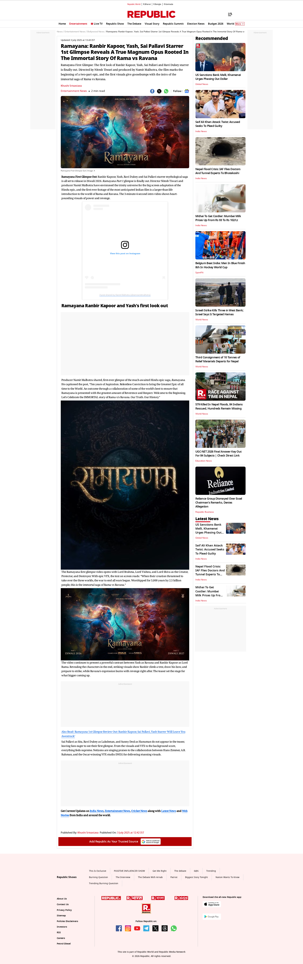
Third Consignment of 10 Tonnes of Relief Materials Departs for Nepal (217, 359)
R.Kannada (168, 4)
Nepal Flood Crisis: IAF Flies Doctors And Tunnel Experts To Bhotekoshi (217, 171)
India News (201, 131)
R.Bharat (147, 4)
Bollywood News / (96, 32)
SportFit (199, 273)
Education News (203, 461)
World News (201, 320)
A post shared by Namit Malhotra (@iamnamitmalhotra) (125, 295)
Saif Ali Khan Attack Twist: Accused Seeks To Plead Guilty (217, 124)
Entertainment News (74, 91)
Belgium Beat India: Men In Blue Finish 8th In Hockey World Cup (220, 265)
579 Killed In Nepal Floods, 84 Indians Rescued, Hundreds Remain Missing (219, 406)
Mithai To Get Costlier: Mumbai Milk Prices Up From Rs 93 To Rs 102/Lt (218, 218)
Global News (201, 84)
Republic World (133, 4)
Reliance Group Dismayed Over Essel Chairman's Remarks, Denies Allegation (218, 503)
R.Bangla (157, 4)
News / (60, 32)
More (238, 23)
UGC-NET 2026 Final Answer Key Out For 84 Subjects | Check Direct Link (218, 454)
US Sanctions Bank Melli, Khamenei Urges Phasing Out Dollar (218, 77)
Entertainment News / (76, 32)
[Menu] (228, 14)
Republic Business (204, 512)
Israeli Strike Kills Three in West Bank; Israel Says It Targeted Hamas (219, 312)
